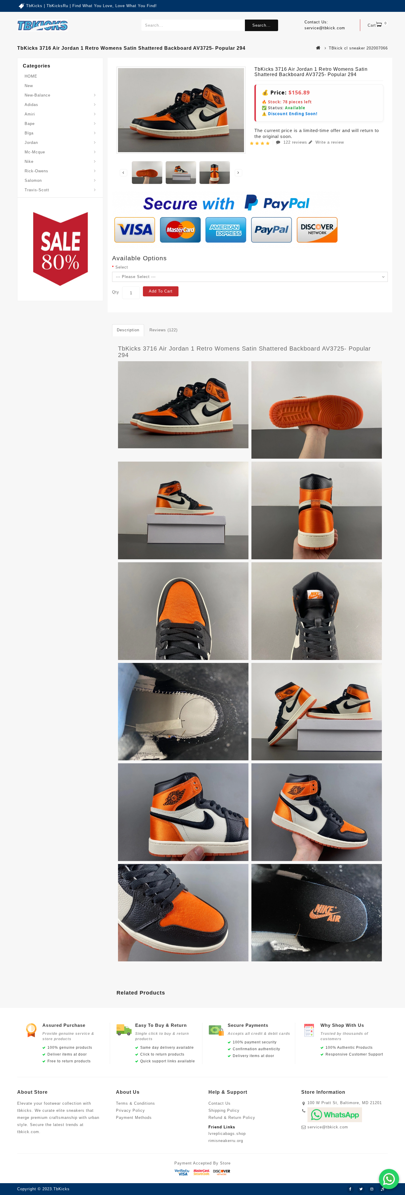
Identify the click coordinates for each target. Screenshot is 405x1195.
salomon (33, 180)
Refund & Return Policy (231, 1117)
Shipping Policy (224, 1110)
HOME (31, 76)
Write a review (329, 142)
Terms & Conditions (135, 1103)
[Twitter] (361, 1189)
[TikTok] (382, 1189)
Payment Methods (134, 1117)
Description (128, 330)
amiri (30, 114)
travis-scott (37, 190)
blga (29, 133)
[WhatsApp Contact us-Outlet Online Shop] (389, 1179)
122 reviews (295, 142)
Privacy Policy (130, 1110)
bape (30, 123)
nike (29, 161)
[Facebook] (350, 1189)
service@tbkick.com (327, 1127)
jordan (31, 142)
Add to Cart (161, 291)
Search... (261, 25)
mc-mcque (35, 152)
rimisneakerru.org (225, 1140)
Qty (115, 292)
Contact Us (219, 1103)
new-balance (37, 95)
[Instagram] (372, 1189)
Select (121, 267)
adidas (31, 104)
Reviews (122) (163, 330)
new (29, 85)
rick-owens (36, 171)
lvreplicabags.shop (227, 1133)
